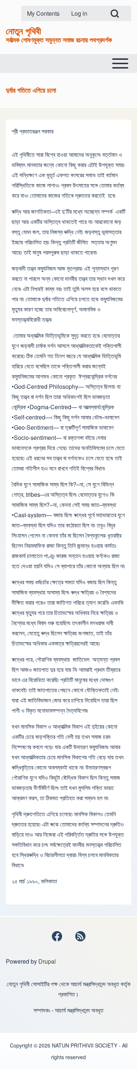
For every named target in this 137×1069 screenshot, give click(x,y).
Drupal (47, 961)
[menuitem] (43, 13)
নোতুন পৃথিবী (23, 31)
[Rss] (80, 936)
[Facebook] (57, 936)
